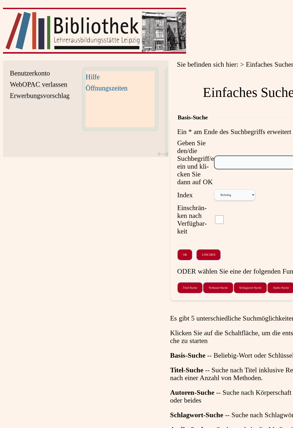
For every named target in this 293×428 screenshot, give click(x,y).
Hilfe (93, 76)
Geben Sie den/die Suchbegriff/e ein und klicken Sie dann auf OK (195, 162)
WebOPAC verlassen (38, 84)
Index (185, 195)
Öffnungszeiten (107, 88)
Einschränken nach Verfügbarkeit (192, 219)
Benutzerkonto (30, 73)
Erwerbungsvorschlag (40, 95)
